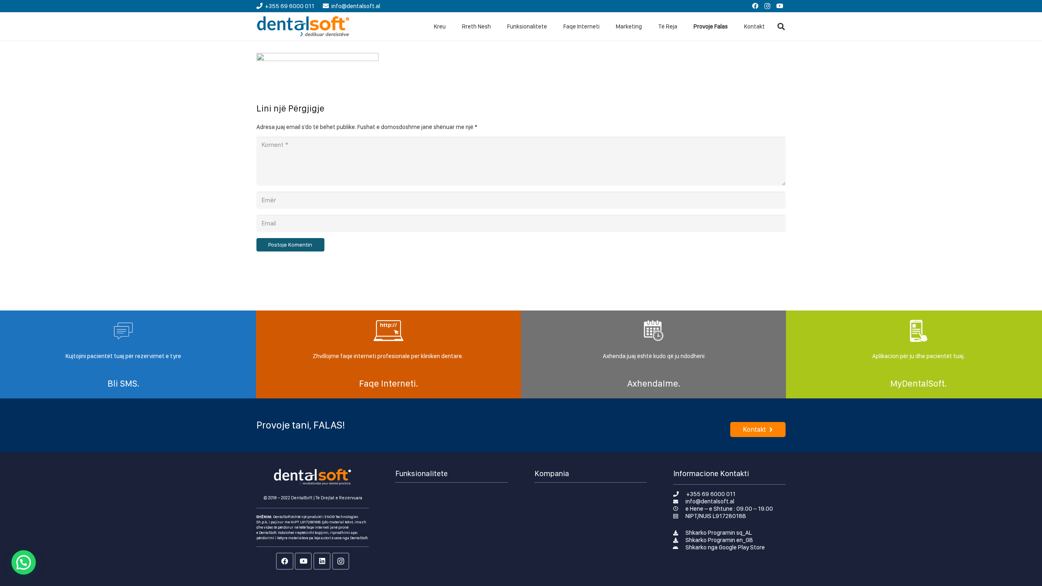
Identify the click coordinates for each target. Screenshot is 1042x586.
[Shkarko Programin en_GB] (679, 540)
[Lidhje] (303, 26)
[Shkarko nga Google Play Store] (679, 547)
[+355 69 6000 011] (680, 494)
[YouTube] (779, 6)
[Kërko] (781, 26)
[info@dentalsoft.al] (679, 501)
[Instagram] (767, 6)
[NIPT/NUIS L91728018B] (679, 516)
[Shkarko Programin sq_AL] (679, 532)
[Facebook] (755, 6)
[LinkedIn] (322, 561)
